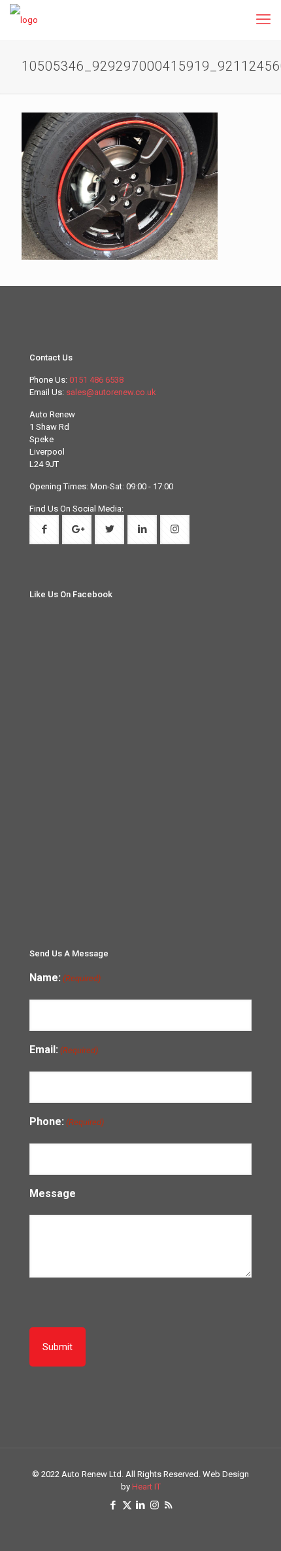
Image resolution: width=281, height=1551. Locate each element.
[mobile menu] (263, 20)
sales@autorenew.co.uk (111, 392)
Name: (65, 977)
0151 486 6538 (96, 380)
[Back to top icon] (263, 1531)
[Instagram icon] (154, 1505)
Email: (63, 1049)
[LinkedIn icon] (141, 1505)
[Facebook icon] (113, 1505)
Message (52, 1193)
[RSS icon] (168, 1505)
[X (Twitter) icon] (127, 1505)
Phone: (66, 1121)
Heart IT (146, 1486)
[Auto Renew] (24, 19)
